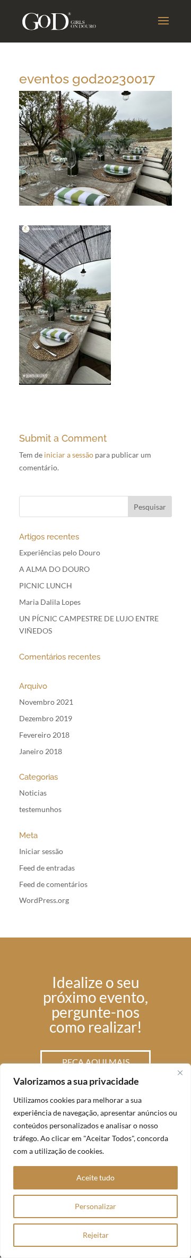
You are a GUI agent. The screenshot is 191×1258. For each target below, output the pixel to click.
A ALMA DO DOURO (54, 568)
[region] (95, 1160)
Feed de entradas (47, 867)
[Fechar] (179, 1072)
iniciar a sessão (68, 454)
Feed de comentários (53, 884)
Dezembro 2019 (45, 718)
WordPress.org (44, 900)
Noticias (33, 792)
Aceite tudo (95, 1177)
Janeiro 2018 (40, 751)
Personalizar (95, 1206)
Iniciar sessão (41, 851)
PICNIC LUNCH (45, 585)
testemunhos (40, 809)
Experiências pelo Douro (59, 552)
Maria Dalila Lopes (50, 601)
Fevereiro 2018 (44, 734)
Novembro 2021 (46, 701)
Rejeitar (96, 1234)
